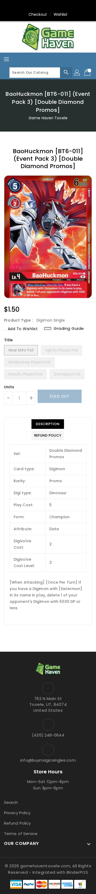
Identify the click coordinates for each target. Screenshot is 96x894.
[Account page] (77, 72)
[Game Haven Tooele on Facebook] (38, 6)
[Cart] (88, 72)
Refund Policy (17, 823)
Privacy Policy (17, 813)
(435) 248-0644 (48, 735)
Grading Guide (69, 328)
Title (8, 340)
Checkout (38, 14)
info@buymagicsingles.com (47, 760)
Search (11, 802)
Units (9, 387)
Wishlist (61, 14)
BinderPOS (77, 872)
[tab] (47, 424)
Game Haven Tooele (48, 118)
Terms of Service (21, 833)
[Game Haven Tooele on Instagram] (48, 6)
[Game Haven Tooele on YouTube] (58, 6)
